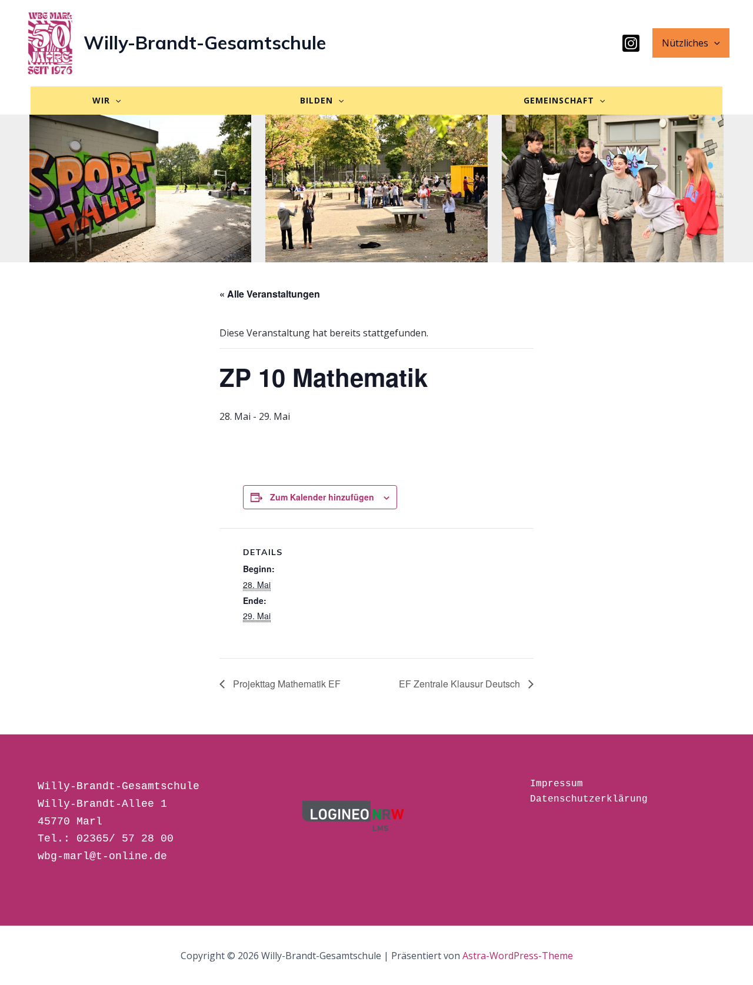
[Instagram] (631, 43)
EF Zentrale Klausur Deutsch (460, 683)
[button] (714, 43)
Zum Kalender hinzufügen (322, 497)
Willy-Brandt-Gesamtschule (205, 42)
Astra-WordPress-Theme (517, 955)
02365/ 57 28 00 (125, 838)
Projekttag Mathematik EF (286, 683)
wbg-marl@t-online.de (102, 856)
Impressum (556, 784)
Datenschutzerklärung (589, 799)
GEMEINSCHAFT (559, 100)
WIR (101, 100)
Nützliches (685, 42)
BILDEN (316, 100)
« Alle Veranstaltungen (269, 293)
